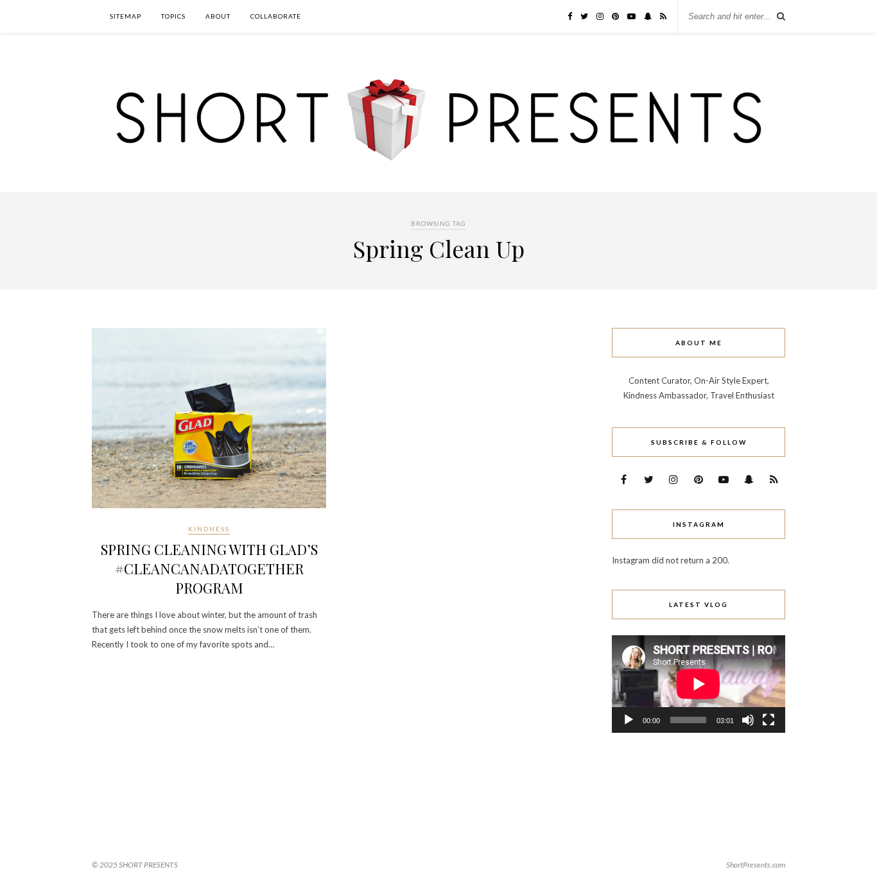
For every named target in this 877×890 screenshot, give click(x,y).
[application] (698, 684)
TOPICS (173, 16)
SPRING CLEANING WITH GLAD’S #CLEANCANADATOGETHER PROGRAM (209, 568)
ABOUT (217, 16)
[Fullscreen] (768, 720)
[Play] (628, 720)
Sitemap (125, 16)
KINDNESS (209, 529)
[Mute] (748, 720)
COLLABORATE (275, 16)
